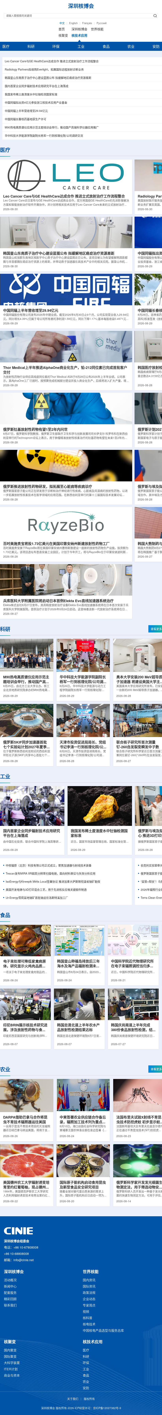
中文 (62, 23)
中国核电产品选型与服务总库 (103, 1330)
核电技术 (89, 1324)
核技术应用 (79, 35)
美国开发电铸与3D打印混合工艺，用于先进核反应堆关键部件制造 (46, 890)
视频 (86, 1312)
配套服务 (10, 1293)
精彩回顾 (10, 1299)
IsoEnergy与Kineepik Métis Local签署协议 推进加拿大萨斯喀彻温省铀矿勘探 (53, 881)
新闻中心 (10, 1286)
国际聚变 (10, 1356)
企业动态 (89, 1299)
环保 (55, 47)
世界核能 (97, 29)
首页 (61, 29)
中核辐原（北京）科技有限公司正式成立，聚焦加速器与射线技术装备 (48, 865)
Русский (101, 23)
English (73, 23)
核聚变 (63, 35)
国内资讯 (89, 1280)
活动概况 (10, 1280)
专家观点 (89, 1305)
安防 (156, 47)
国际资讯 (89, 1286)
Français (87, 23)
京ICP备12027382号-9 (107, 1408)
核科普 (87, 1318)
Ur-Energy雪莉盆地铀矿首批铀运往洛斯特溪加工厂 (37, 898)
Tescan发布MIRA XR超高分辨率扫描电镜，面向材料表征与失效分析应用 (50, 873)
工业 (81, 47)
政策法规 (89, 1293)
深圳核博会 (79, 29)
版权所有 (89, 1399)
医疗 (5, 47)
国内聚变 (10, 1350)
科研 (31, 47)
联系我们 (10, 1305)
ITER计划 (11, 1369)
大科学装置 (12, 1363)
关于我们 (72, 1399)
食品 (106, 47)
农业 (131, 47)
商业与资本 (12, 1375)
